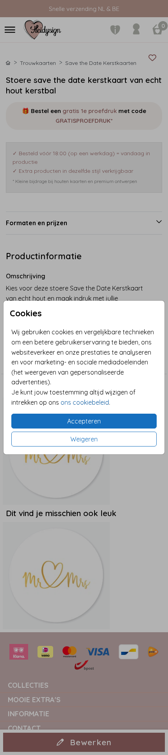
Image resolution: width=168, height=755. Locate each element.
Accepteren (84, 421)
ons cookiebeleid (85, 402)
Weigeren (84, 439)
